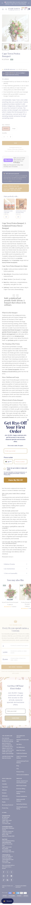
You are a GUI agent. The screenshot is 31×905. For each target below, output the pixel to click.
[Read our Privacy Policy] (26, 472)
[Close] (28, 420)
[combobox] (8, 461)
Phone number (8, 457)
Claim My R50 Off (15, 480)
